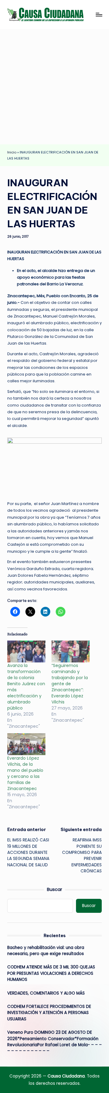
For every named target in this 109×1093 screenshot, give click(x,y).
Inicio (11, 152)
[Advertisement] (54, 86)
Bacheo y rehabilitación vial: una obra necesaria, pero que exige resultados (45, 951)
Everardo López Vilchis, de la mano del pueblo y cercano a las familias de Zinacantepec (25, 773)
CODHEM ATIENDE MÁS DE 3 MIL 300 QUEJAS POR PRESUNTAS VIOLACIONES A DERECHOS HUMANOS (51, 973)
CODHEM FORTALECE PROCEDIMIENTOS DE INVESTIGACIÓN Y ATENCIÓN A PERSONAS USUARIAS (49, 1013)
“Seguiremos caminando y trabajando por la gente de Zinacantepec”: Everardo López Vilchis (69, 683)
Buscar (54, 889)
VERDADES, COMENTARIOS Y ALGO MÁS (46, 993)
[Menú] (99, 14)
